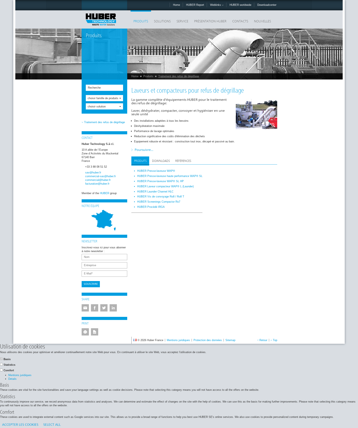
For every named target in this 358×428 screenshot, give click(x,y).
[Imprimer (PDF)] (94, 331)
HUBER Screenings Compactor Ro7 (158, 201)
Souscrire (91, 284)
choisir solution (97, 106)
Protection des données (208, 340)
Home (176, 4)
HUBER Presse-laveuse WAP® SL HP (160, 181)
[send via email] (85, 307)
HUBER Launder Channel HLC (155, 191)
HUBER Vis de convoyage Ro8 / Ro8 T (160, 196)
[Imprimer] (85, 331)
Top (275, 340)
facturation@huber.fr (97, 183)
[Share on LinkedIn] (113, 307)
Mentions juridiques (178, 340)
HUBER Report (195, 4)
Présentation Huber (210, 21)
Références (183, 161)
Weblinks (216, 4)
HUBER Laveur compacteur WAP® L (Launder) (165, 186)
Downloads (161, 161)
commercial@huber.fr (98, 180)
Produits (140, 21)
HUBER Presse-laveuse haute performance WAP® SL (169, 176)
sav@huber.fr (93, 172)
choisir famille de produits (103, 98)
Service (182, 21)
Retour (263, 340)
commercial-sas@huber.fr (100, 176)
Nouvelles (262, 21)
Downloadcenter (266, 4)
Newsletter (89, 241)
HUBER (104, 193)
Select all (52, 425)
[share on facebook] (94, 307)
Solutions (162, 21)
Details (12, 378)
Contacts (240, 21)
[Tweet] (104, 307)
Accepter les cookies (20, 425)
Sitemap (230, 340)
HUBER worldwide (240, 4)
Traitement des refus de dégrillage (178, 76)
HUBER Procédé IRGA (151, 206)
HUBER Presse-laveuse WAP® (156, 170)
